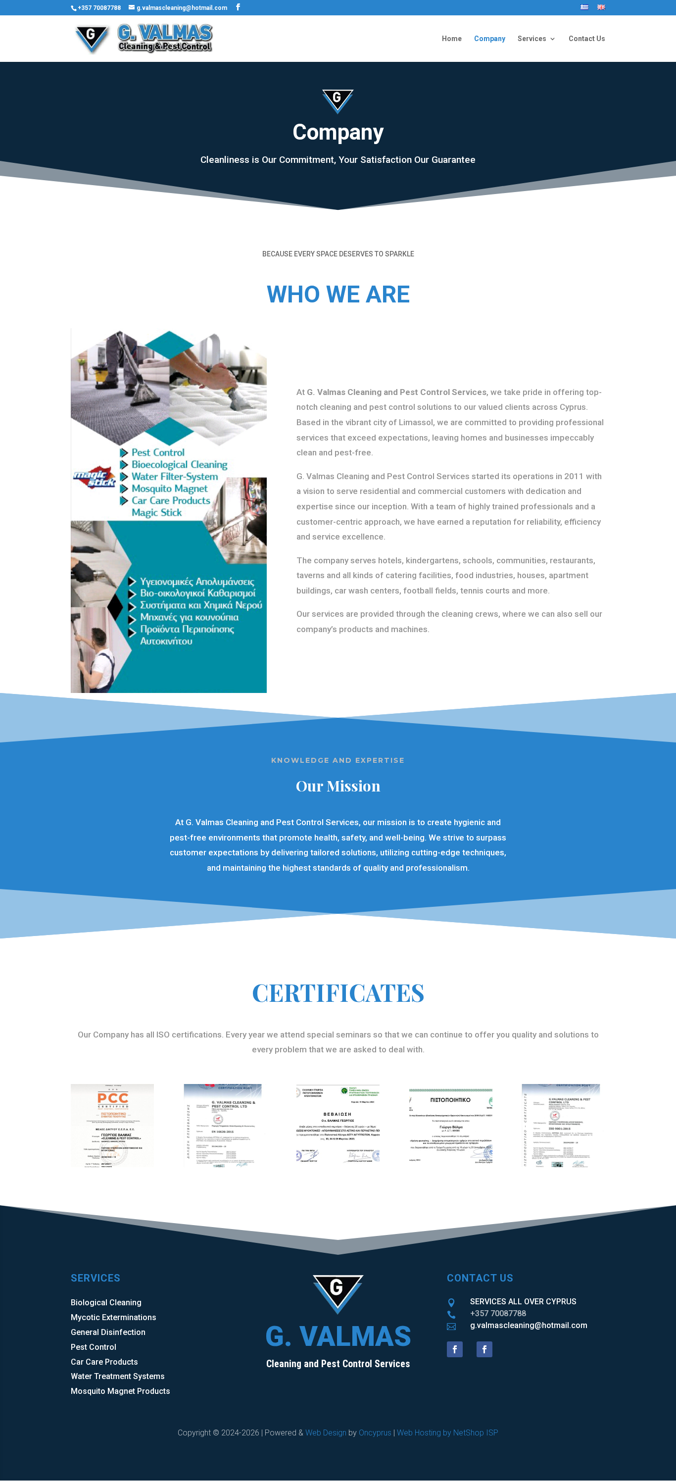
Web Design (325, 1432)
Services (532, 39)
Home (452, 39)
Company (489, 39)
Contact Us (587, 39)
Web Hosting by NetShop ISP (447, 1432)
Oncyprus (375, 1432)
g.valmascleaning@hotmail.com (528, 1325)
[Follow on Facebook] (455, 1349)
